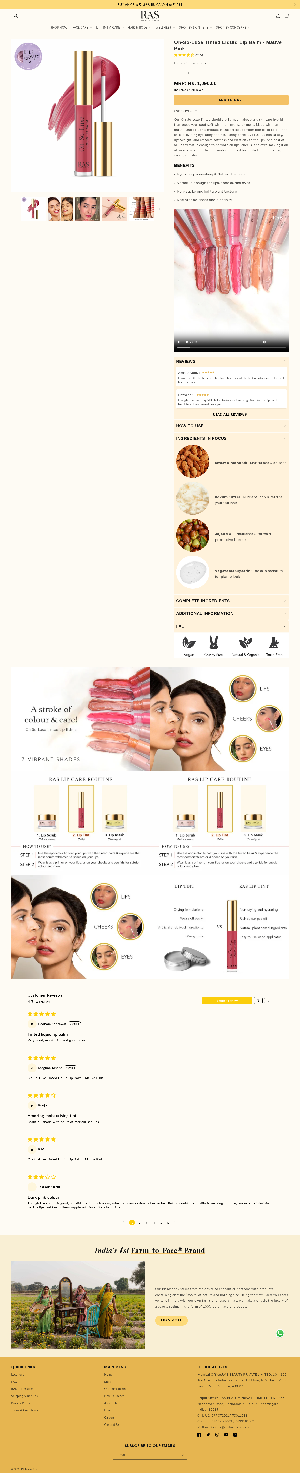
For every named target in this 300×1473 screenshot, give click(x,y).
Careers (109, 1417)
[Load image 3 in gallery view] (87, 209)
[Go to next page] (175, 1222)
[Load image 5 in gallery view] (141, 209)
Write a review (227, 1000)
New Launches (114, 1396)
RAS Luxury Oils (29, 1469)
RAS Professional (22, 1388)
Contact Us (112, 1424)
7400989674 (245, 1421)
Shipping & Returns (24, 1396)
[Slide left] (15, 209)
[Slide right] (159, 209)
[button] (15, 15)
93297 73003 (222, 1421)
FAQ (14, 1381)
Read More (171, 1320)
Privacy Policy (20, 1403)
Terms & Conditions (24, 1410)
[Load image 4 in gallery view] (114, 209)
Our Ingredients (115, 1388)
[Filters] (258, 1000)
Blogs (108, 1410)
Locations (17, 1374)
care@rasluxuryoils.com (233, 1427)
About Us (110, 1403)
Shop (107, 1381)
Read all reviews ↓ (231, 414)
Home (108, 1374)
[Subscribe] (182, 1455)
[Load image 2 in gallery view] (60, 209)
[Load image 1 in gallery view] (33, 209)
